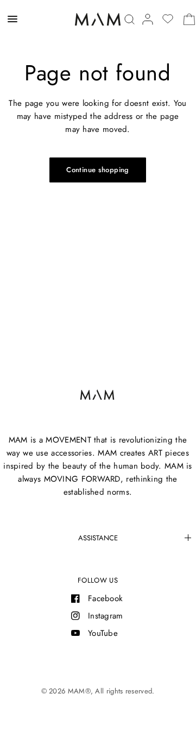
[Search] (129, 19)
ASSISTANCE (98, 538)
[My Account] (147, 19)
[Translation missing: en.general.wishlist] (167, 19)
